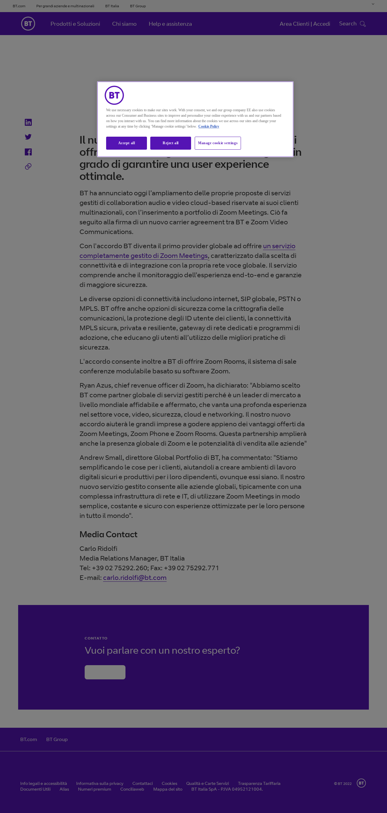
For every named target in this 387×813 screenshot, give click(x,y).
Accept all (126, 143)
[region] (195, 119)
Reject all (171, 143)
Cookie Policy (208, 126)
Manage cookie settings (218, 143)
